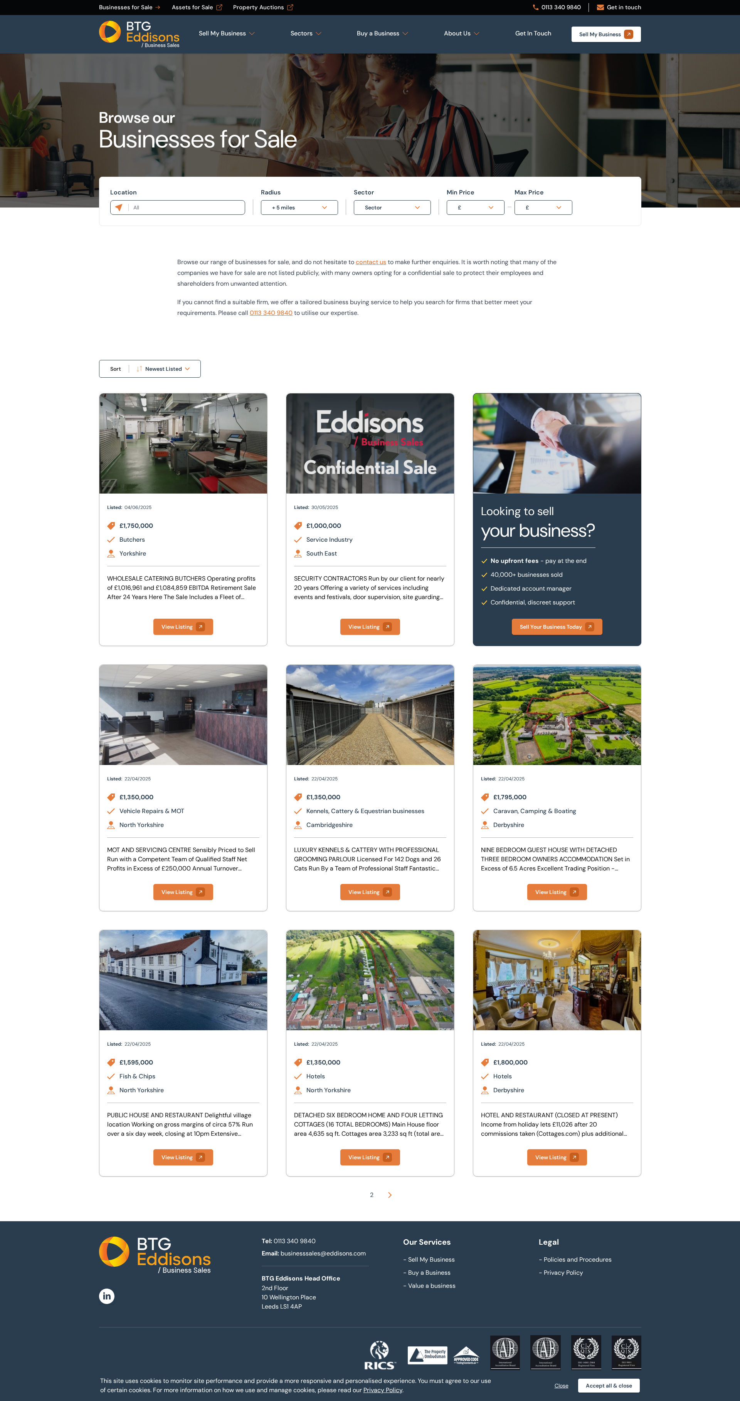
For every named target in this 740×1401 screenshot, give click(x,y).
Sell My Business (429, 1259)
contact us (371, 262)
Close (561, 1385)
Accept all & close (609, 1385)
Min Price (460, 192)
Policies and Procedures (575, 1259)
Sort (115, 368)
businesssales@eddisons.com (323, 1253)
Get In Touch (533, 33)
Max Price (529, 192)
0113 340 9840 (271, 313)
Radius (271, 192)
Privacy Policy (561, 1273)
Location (123, 192)
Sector (364, 192)
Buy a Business (427, 1273)
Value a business (429, 1286)
